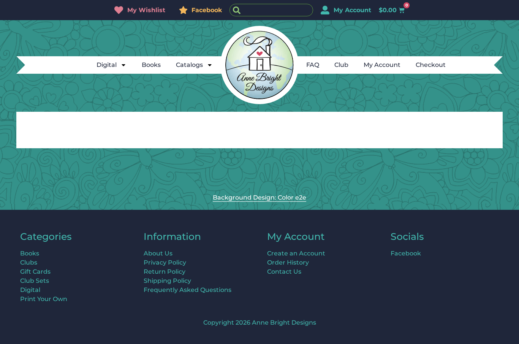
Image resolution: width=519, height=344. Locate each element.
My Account (382, 64)
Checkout (431, 64)
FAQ (312, 64)
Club (341, 64)
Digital (107, 64)
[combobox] (271, 10)
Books (151, 64)
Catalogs (189, 64)
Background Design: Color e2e (259, 197)
